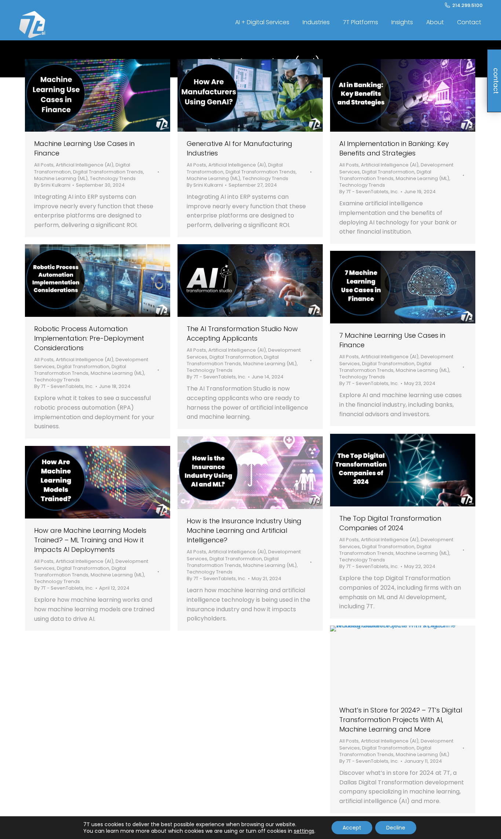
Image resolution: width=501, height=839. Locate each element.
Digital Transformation (388, 171)
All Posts (44, 164)
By (52, 185)
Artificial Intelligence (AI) (84, 164)
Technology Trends (113, 178)
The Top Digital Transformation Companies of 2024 (390, 523)
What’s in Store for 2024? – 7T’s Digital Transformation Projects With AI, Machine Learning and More (400, 720)
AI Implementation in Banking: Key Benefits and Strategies (394, 148)
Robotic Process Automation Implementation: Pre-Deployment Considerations (89, 338)
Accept (352, 827)
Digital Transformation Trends (108, 171)
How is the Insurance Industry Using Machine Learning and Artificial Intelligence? (244, 530)
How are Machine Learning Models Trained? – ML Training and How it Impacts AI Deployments (90, 540)
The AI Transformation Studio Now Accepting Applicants (242, 333)
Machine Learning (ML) (61, 178)
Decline (395, 827)
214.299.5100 (467, 5)
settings (304, 831)
